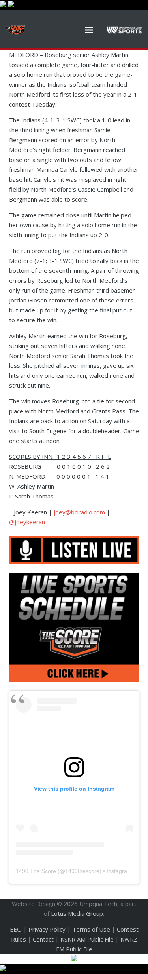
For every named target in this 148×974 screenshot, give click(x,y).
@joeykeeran (27, 522)
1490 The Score (36, 871)
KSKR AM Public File (87, 939)
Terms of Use (91, 929)
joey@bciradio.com (79, 512)
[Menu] (89, 30)
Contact (43, 939)
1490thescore (82, 871)
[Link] (15, 30)
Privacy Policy (47, 929)
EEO (16, 929)
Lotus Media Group (77, 913)
